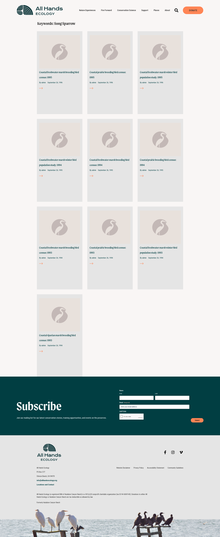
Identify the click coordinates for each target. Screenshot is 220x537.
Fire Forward (106, 10)
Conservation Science (126, 10)
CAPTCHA (122, 411)
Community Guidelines (175, 468)
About (167, 10)
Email (124, 402)
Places (156, 10)
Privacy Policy (139, 468)
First (120, 393)
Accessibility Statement (155, 468)
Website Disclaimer (123, 468)
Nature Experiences (87, 10)
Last (156, 393)
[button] (176, 10)
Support (144, 10)
